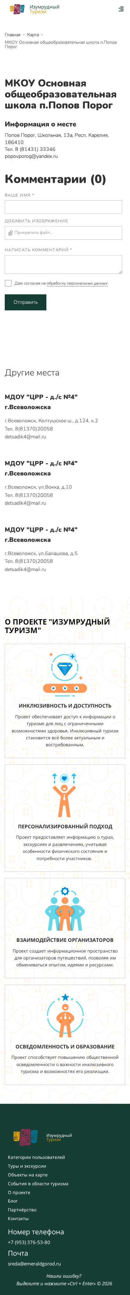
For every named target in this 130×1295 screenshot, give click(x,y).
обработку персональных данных (77, 283)
